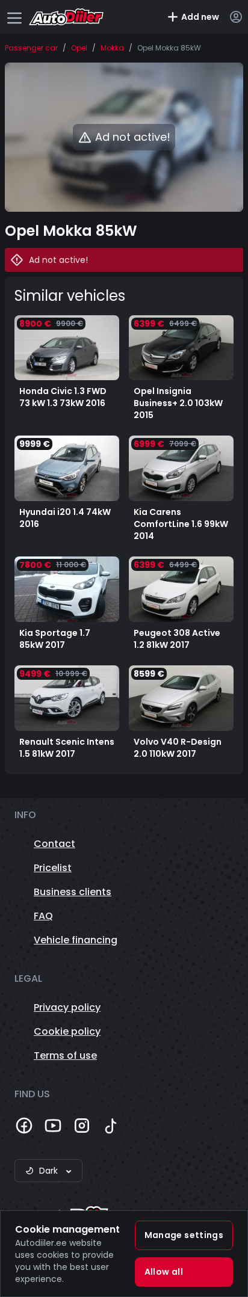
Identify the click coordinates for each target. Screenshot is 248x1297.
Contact (54, 844)
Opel (79, 48)
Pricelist (53, 868)
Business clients (72, 892)
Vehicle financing (75, 940)
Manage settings (183, 1235)
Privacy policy (67, 1007)
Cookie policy (67, 1031)
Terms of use (65, 1055)
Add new (200, 17)
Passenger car (31, 48)
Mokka (112, 48)
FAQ (43, 916)
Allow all (163, 1272)
